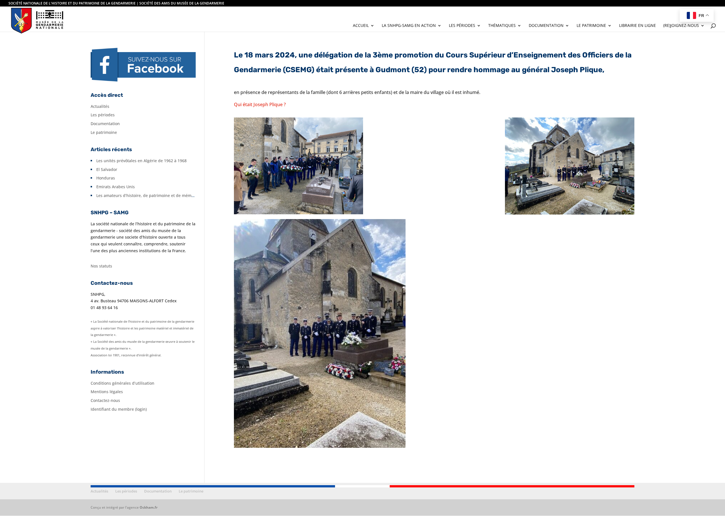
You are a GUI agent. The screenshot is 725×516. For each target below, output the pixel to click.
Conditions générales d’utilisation (122, 383)
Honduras (105, 178)
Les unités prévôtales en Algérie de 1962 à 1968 (141, 160)
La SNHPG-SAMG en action (409, 25)
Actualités (100, 106)
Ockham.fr (148, 507)
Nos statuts (101, 266)
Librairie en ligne (637, 25)
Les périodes (462, 25)
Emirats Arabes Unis (115, 186)
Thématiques (502, 25)
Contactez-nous (105, 400)
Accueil (361, 25)
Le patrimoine (591, 25)
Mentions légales (107, 391)
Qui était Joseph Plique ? (260, 104)
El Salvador (106, 169)
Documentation (546, 25)
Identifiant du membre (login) (119, 409)
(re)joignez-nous (681, 25)
